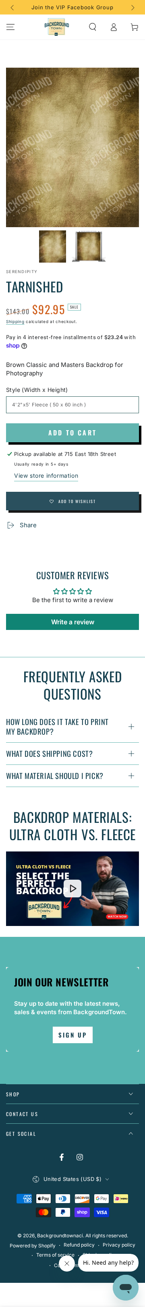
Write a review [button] (72, 622)
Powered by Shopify (33, 1246)
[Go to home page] (57, 27)
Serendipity (21, 271)
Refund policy (79, 1245)
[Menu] (10, 27)
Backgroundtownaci (60, 1235)
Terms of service (55, 1255)
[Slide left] (13, 7)
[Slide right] (132, 7)
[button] (92, 27)
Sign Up (72, 1034)
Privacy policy (119, 1245)
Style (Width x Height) (37, 389)
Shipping (15, 321)
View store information (46, 475)
